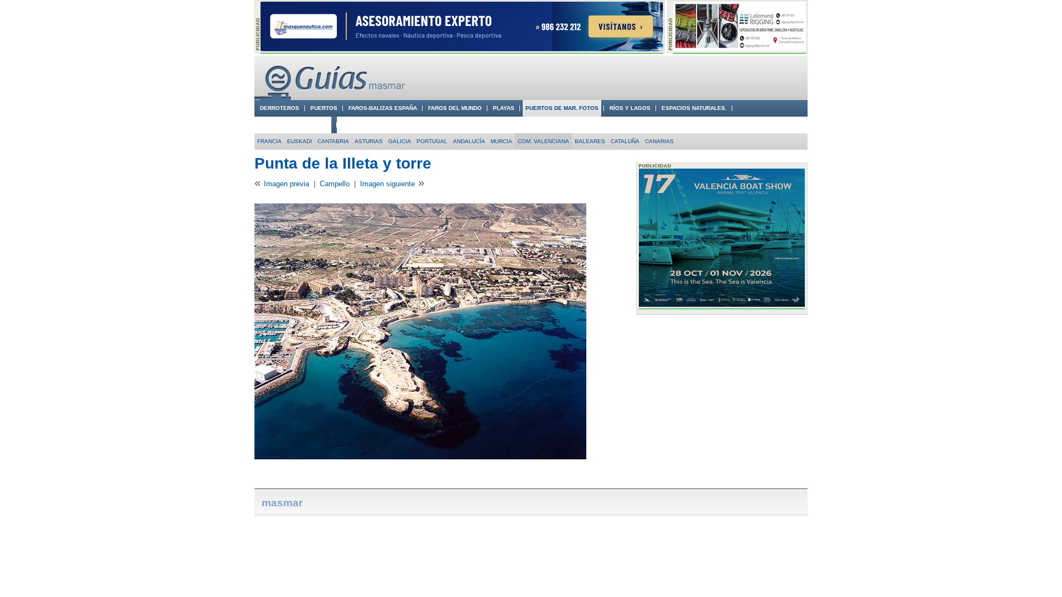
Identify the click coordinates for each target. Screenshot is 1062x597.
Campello (335, 184)
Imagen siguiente (387, 184)
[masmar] (331, 97)
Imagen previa (286, 184)
